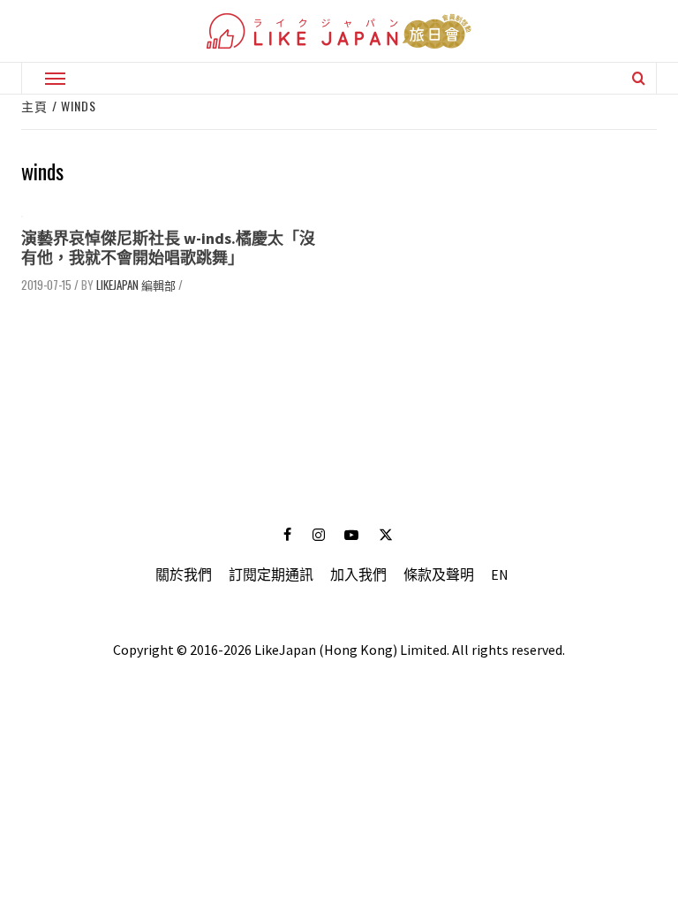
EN (499, 574)
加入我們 (358, 574)
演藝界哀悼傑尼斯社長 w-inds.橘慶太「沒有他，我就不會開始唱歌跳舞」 (168, 248)
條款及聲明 (438, 574)
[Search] (638, 77)
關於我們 (183, 574)
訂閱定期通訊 (271, 574)
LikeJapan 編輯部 (136, 284)
